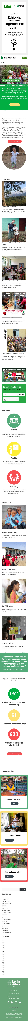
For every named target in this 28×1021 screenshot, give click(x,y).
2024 (3, 944)
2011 (3, 967)
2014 (3, 962)
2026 (3, 940)
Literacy (3, 916)
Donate (15, 803)
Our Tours (9, 840)
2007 (3, 974)
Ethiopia (4, 905)
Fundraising (4, 906)
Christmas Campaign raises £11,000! (12, 317)
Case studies (4, 899)
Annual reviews (5, 897)
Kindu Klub (4, 914)
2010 (3, 969)
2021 (3, 949)
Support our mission (15, 141)
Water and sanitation (6, 932)
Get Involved (15, 104)
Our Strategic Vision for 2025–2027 (11, 206)
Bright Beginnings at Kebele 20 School (12, 280)
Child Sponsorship (6, 901)
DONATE (25, 57)
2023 (3, 945)
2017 (3, 956)
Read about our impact (14, 754)
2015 (3, 960)
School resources (6, 923)
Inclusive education (6, 912)
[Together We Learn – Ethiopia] (9, 57)
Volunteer (9, 876)
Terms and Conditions (14, 1007)
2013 (3, 963)
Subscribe (21, 394)
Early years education (7, 903)
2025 (3, 942)
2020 (3, 951)
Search (23, 889)
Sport (3, 925)
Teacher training (5, 926)
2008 (3, 972)
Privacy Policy (14, 1008)
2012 (3, 965)
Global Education (6, 910)
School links (4, 921)
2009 (3, 971)
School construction (6, 919)
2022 (3, 947)
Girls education (5, 908)
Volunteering (5, 930)
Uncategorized (5, 928)
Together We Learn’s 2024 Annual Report (13, 353)
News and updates (6, 917)
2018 (3, 954)
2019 (3, 953)
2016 (3, 958)
